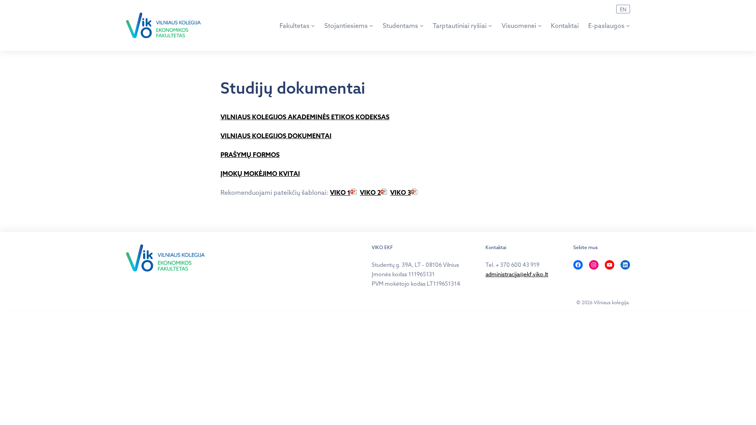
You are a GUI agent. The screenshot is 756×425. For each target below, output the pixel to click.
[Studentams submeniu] (422, 26)
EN (623, 9)
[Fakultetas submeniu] (313, 26)
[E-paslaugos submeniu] (628, 26)
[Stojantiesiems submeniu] (371, 26)
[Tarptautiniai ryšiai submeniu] (490, 26)
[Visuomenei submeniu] (540, 26)
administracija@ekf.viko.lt (516, 274)
